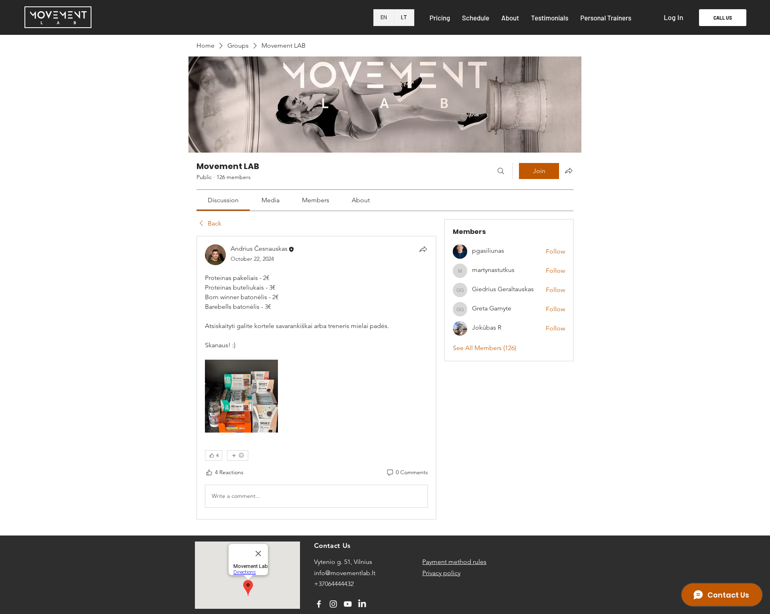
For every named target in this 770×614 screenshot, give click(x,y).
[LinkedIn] (362, 604)
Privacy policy (441, 573)
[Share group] (568, 170)
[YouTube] (348, 604)
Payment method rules (454, 562)
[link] (223, 200)
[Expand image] (241, 396)
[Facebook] (319, 604)
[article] (316, 377)
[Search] (501, 171)
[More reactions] (237, 455)
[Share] (423, 249)
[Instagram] (333, 604)
